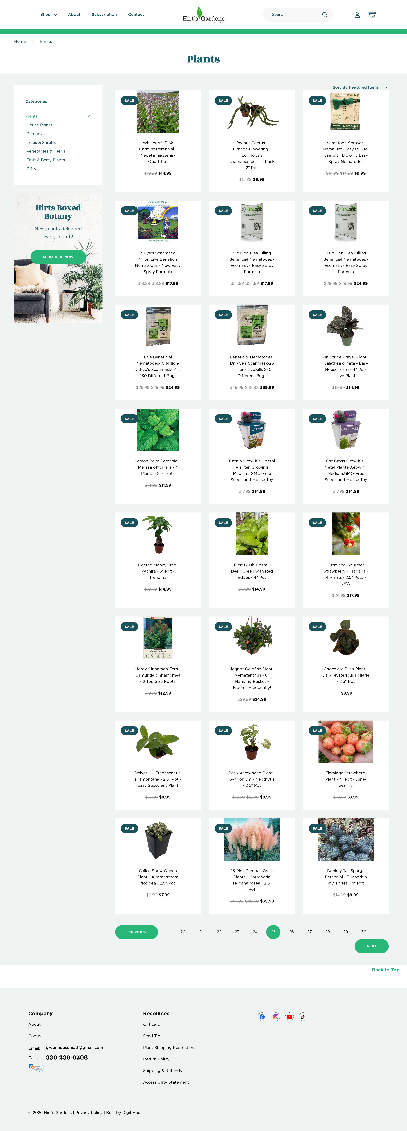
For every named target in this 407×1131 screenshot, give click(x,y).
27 (309, 932)
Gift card (151, 1024)
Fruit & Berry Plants (45, 160)
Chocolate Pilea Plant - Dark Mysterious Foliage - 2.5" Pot (345, 675)
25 (273, 932)
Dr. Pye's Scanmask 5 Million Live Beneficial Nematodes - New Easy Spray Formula (158, 263)
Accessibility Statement (166, 1082)
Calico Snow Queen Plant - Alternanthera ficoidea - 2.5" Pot (157, 877)
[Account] (357, 15)
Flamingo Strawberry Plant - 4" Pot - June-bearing (346, 779)
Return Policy (156, 1059)
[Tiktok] (303, 1016)
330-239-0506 (67, 1057)
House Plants (39, 125)
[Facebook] (262, 1016)
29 (345, 932)
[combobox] (297, 15)
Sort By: (340, 87)
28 (327, 932)
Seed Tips (152, 1036)
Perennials (36, 134)
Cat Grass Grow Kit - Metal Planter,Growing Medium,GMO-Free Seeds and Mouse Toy (345, 471)
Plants (31, 116)
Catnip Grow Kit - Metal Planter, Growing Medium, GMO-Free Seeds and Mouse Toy (252, 471)
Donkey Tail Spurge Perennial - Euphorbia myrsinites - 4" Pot (346, 877)
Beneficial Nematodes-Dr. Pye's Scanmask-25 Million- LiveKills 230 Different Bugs (252, 367)
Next (371, 946)
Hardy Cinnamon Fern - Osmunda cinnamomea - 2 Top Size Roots (158, 675)
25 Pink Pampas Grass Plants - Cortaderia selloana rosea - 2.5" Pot (252, 880)
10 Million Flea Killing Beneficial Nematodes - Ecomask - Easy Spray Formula (346, 263)
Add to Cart (158, 111)
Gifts (31, 169)
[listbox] (369, 87)
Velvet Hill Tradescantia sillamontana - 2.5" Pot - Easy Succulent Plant (158, 779)
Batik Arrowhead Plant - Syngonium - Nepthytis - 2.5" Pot (251, 779)
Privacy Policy (89, 1113)
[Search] (324, 14)
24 (255, 932)
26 (291, 932)
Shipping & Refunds (162, 1071)
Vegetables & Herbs (45, 151)
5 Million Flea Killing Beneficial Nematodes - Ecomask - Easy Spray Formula (252, 263)
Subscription (104, 14)
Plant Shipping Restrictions (169, 1048)
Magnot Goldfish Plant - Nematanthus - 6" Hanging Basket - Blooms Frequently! (252, 678)
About (74, 14)
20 (182, 932)
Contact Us (39, 1036)
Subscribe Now (58, 257)
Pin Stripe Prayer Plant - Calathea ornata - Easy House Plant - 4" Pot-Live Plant (345, 367)
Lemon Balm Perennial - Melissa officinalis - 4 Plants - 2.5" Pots (158, 467)
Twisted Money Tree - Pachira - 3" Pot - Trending (158, 571)
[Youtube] (289, 1016)
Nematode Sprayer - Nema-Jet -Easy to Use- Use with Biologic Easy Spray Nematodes (346, 152)
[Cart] (372, 14)
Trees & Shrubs (41, 142)
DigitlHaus (132, 1113)
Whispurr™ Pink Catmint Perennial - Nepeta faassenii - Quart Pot (158, 152)
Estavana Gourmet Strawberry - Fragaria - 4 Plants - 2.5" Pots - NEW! (346, 575)
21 (201, 932)
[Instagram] (276, 1016)
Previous (136, 932)
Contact (136, 14)
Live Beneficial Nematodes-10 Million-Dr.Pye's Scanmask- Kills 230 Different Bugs (158, 367)
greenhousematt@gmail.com (74, 1048)
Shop (46, 14)
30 (363, 932)
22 (219, 932)
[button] (36, 1068)
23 (237, 932)
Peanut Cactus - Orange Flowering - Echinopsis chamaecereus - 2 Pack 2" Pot (251, 155)
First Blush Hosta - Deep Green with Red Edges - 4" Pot (252, 571)
